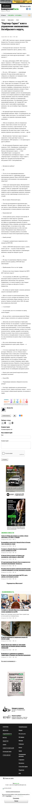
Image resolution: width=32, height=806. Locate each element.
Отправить (4, 459)
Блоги (20, 747)
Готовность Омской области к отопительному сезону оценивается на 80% (14, 549)
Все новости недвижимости (8, 661)
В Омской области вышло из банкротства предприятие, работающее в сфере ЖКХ (12, 556)
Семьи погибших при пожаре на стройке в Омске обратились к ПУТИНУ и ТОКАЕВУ (14, 536)
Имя (2, 435)
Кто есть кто (22, 733)
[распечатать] (14, 416)
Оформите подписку (18, 708)
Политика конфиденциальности (13, 791)
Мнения (21, 740)
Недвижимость (8, 592)
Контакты (21, 763)
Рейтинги (21, 744)
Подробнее (8, 796)
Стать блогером (23, 766)
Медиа (20, 730)
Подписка (21, 770)
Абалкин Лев (10, 407)
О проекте (21, 759)
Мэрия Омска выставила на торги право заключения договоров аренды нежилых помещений (13, 646)
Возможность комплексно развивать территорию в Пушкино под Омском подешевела (16, 654)
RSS (20, 773)
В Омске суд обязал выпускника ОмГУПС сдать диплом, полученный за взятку (14, 576)
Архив (20, 751)
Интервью (21, 737)
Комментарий (4, 440)
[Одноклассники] (21, 415)
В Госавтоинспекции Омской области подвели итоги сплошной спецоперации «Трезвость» (15, 562)
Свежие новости (7, 533)
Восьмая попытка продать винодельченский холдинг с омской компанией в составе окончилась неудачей (16, 569)
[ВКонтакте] (20, 415)
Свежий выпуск (23, 726)
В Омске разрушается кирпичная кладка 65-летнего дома (14, 638)
